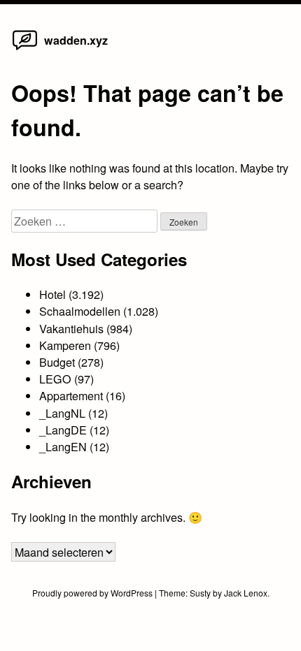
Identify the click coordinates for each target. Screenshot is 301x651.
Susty (200, 593)
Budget (57, 361)
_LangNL (62, 412)
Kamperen (65, 345)
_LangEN (63, 446)
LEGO (55, 378)
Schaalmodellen (79, 310)
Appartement (71, 395)
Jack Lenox (245, 593)
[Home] (24, 49)
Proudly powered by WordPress (93, 593)
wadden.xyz (76, 40)
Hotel (52, 294)
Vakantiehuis (71, 328)
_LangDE (63, 429)
